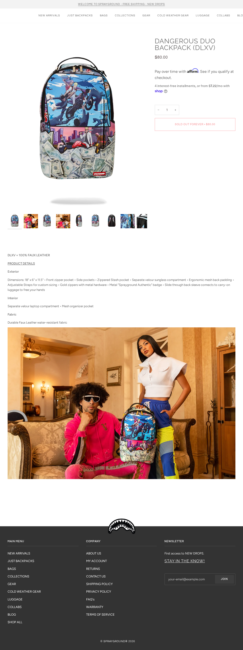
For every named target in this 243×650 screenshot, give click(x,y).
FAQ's (90, 599)
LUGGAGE (15, 599)
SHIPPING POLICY (99, 584)
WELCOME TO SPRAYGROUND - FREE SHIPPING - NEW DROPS (121, 4)
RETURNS (93, 569)
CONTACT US (96, 576)
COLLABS (15, 607)
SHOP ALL (15, 622)
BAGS (12, 569)
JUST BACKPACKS (21, 561)
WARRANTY (94, 607)
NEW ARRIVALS (19, 553)
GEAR (12, 584)
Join (224, 579)
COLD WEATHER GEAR (24, 591)
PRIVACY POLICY (98, 591)
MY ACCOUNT (96, 561)
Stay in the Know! (184, 561)
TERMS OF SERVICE (100, 614)
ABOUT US (93, 553)
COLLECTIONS (18, 576)
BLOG (12, 614)
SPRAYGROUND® (115, 641)
